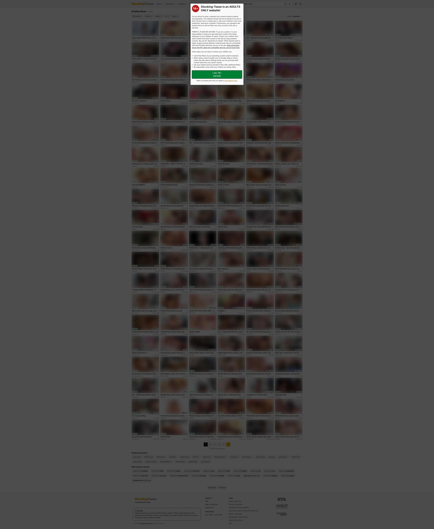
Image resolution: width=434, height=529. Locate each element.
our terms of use (231, 81)
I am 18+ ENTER (217, 74)
